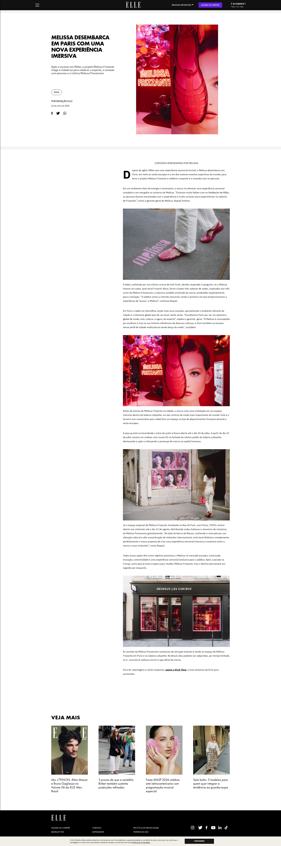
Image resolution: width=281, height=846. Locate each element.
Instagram (194, 827)
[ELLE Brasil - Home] (133, 6)
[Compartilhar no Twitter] (58, 113)
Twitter (200, 827)
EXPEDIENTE (98, 832)
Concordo (199, 841)
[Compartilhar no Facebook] (52, 113)
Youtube (214, 827)
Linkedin (220, 827)
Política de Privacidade (141, 842)
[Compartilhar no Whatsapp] (64, 113)
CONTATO (96, 828)
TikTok (227, 827)
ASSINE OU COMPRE (210, 5)
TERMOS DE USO (140, 832)
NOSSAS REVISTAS (181, 5)
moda (56, 92)
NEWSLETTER (57, 832)
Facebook (207, 827)
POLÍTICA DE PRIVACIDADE (146, 828)
